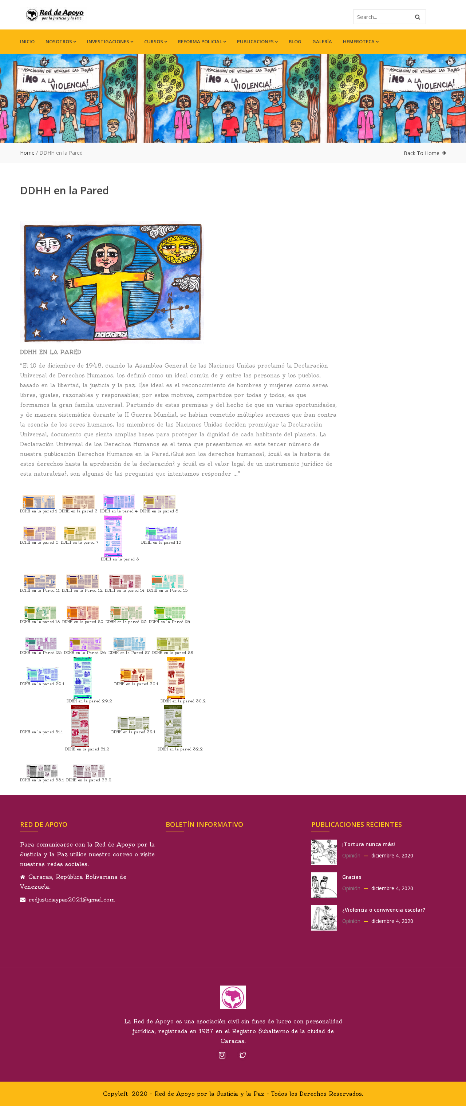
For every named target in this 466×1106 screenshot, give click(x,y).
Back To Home (421, 153)
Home (27, 152)
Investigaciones (108, 41)
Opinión (351, 855)
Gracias (351, 876)
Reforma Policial (200, 41)
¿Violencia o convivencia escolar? (383, 909)
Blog (295, 41)
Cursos (153, 41)
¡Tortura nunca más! (368, 844)
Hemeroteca (359, 41)
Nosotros (59, 41)
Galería (322, 41)
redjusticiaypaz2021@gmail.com (72, 899)
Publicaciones (255, 41)
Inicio (27, 41)
